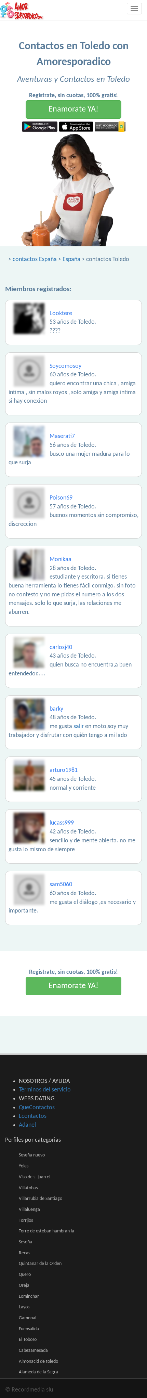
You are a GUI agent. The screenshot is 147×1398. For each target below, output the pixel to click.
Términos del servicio (45, 1090)
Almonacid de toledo (38, 1361)
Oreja (24, 1285)
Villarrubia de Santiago (40, 1198)
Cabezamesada (33, 1350)
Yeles (23, 1166)
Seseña (25, 1242)
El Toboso (28, 1339)
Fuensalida (29, 1329)
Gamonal (27, 1318)
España (71, 259)
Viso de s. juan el (34, 1177)
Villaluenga (29, 1209)
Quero (25, 1274)
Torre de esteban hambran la (46, 1231)
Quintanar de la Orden (40, 1263)
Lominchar (29, 1296)
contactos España (35, 259)
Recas (24, 1253)
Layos (24, 1307)
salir (79, 726)
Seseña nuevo (32, 1155)
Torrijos (26, 1220)
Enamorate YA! (73, 109)
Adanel (27, 1125)
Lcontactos (32, 1116)
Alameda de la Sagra (38, 1372)
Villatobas (28, 1188)
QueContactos (37, 1107)
